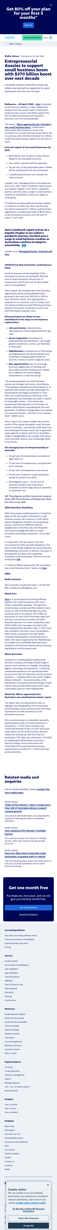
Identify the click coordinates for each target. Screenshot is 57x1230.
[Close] (48, 1185)
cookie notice (23, 1202)
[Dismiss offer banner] (51, 5)
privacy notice (38, 1202)
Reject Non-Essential (28, 1218)
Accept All (28, 1225)
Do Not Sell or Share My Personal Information (28, 1209)
